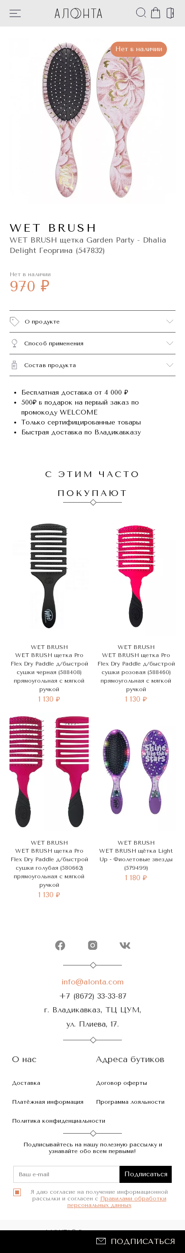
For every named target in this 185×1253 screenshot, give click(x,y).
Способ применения (53, 343)
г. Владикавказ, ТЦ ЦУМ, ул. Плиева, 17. (92, 1016)
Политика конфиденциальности (58, 1121)
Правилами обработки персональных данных (116, 1201)
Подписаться (143, 1241)
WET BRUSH (53, 227)
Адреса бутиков (130, 1059)
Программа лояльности (130, 1102)
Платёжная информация (47, 1102)
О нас (24, 1059)
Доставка (26, 1083)
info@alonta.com (92, 981)
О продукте (42, 321)
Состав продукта (50, 365)
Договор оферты (121, 1083)
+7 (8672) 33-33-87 (93, 996)
